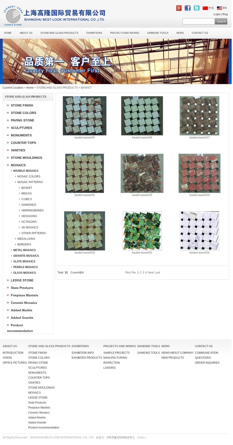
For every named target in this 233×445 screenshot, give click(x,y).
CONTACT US (200, 32)
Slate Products (22, 288)
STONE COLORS (23, 113)
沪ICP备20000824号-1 (121, 437)
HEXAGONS (29, 216)
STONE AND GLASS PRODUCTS (59, 32)
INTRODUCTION (13, 352)
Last (157, 272)
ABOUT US (26, 32)
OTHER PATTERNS (33, 233)
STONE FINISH (22, 105)
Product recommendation (43, 427)
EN (224, 8)
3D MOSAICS (29, 227)
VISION (7, 357)
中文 (211, 8)
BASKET (26, 187)
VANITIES (18, 150)
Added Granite (22, 317)
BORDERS (24, 244)
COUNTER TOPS (23, 143)
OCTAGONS (29, 221)
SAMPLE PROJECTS (116, 352)
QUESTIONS (203, 357)
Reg (225, 14)
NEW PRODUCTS (173, 357)
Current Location (13, 87)
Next (151, 272)
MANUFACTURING (115, 357)
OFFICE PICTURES (15, 362)
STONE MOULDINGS (26, 158)
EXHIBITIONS (94, 32)
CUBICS (26, 199)
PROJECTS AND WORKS (124, 32)
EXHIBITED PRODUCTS (87, 357)
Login (217, 14)
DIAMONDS (28, 204)
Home (30, 87)
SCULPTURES (21, 128)
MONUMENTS (21, 135)
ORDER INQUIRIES (207, 362)
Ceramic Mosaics (24, 303)
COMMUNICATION (206, 352)
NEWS (180, 32)
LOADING (109, 367)
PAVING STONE (22, 120)
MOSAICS (18, 165)
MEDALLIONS (26, 238)
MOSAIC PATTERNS (30, 182)
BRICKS (26, 193)
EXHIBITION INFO (83, 352)
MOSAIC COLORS (28, 176)
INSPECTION (111, 362)
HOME (8, 32)
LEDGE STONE (22, 280)
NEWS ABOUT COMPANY (178, 352)
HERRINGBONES (32, 210)
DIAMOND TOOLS (157, 32)
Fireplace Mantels (24, 295)
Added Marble (21, 310)
